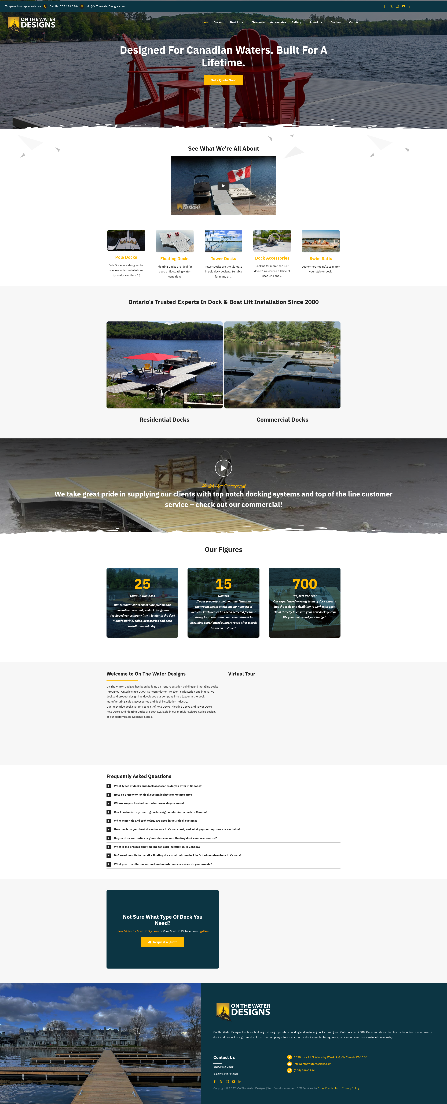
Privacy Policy (350, 1088)
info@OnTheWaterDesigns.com (105, 6)
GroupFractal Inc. (329, 1088)
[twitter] (391, 6)
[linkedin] (410, 6)
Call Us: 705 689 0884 (64, 6)
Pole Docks (126, 257)
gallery (204, 931)
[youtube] (403, 6)
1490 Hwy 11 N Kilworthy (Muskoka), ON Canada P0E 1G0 (330, 1057)
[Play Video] (223, 186)
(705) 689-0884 (304, 1070)
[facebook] (384, 6)
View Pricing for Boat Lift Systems (138, 931)
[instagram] (397, 6)
